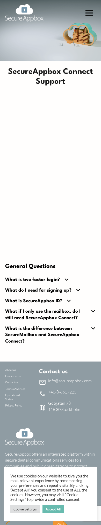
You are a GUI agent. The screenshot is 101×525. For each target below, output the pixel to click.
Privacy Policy (13, 405)
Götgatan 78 (59, 403)
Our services (13, 376)
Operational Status (12, 397)
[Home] (24, 13)
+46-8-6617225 (62, 392)
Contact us (11, 382)
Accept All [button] (53, 509)
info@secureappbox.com (70, 380)
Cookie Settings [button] (25, 509)
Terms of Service (15, 389)
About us (10, 370)
